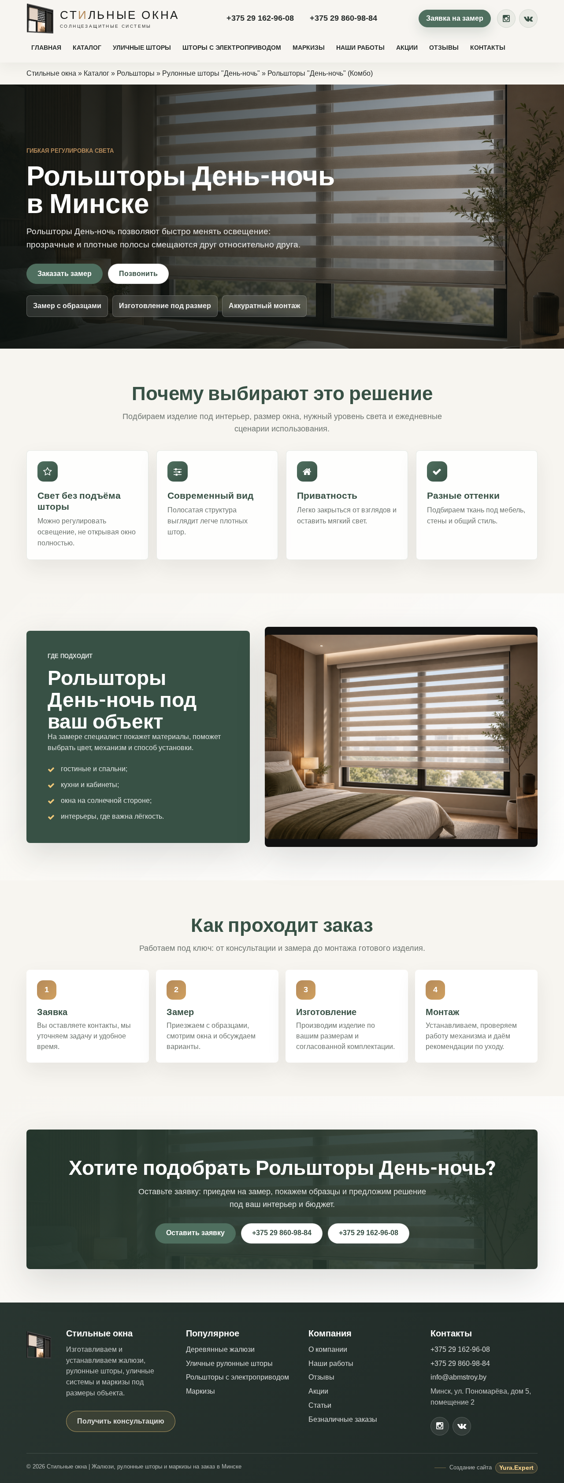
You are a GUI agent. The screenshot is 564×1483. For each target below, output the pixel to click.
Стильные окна (51, 73)
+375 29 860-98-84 (343, 18)
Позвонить (138, 273)
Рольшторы (136, 73)
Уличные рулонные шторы (229, 1363)
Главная (46, 47)
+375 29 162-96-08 (260, 18)
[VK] (528, 18)
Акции (407, 47)
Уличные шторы (142, 47)
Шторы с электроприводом (231, 47)
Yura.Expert (516, 1467)
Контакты (487, 47)
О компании (327, 1349)
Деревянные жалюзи (220, 1349)
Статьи (319, 1405)
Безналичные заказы (342, 1419)
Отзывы (444, 47)
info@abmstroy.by (458, 1377)
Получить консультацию (120, 1421)
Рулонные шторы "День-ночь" (211, 73)
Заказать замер (64, 273)
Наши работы (360, 47)
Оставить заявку (195, 1232)
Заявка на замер (454, 18)
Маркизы (309, 47)
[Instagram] (506, 18)
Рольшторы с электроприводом (237, 1377)
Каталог (87, 47)
